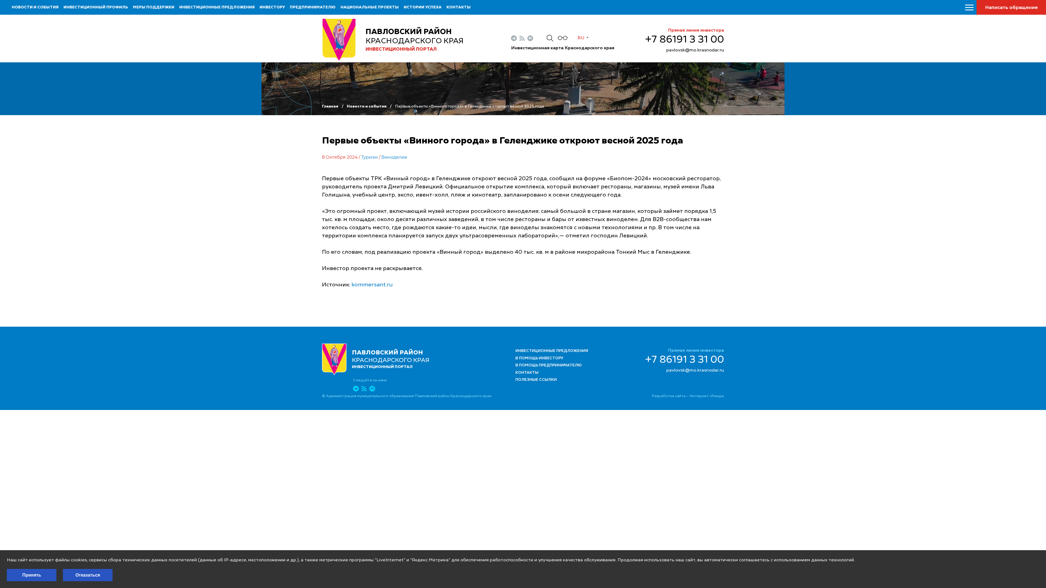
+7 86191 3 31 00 (684, 40)
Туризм (369, 157)
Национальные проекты (369, 7)
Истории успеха (423, 7)
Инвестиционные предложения (217, 7)
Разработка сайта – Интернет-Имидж (688, 396)
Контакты (458, 7)
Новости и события (35, 7)
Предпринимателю (313, 7)
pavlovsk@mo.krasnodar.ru (695, 50)
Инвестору (272, 7)
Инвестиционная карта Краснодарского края (562, 48)
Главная (330, 106)
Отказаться (87, 575)
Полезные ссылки (536, 380)
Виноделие (394, 157)
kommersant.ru (372, 285)
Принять (31, 575)
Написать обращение (1011, 7)
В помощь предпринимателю (548, 365)
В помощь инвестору (539, 358)
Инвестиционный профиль (95, 7)
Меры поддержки (153, 7)
